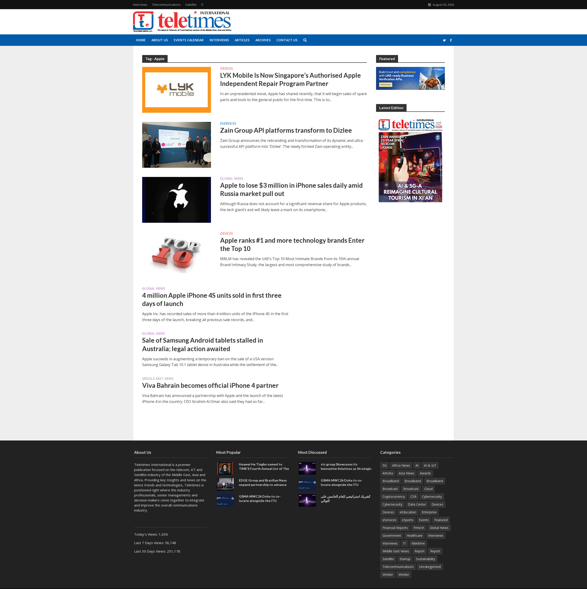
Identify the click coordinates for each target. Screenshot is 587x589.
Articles (242, 40)
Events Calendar (189, 40)
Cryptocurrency (393, 496)
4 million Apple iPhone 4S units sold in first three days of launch (212, 299)
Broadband (390, 481)
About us (160, 40)
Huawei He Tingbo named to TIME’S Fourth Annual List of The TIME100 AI (264, 468)
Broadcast (390, 489)
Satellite (191, 5)
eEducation (408, 512)
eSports (407, 520)
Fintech (418, 528)
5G (384, 465)
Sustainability (425, 559)
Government (391, 535)
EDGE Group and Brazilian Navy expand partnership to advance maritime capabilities (263, 484)
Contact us (287, 40)
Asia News (406, 473)
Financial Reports (395, 528)
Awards (425, 473)
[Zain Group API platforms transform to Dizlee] (176, 144)
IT (202, 5)
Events (424, 520)
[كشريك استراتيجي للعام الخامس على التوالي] (307, 500)
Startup (405, 559)
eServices (228, 124)
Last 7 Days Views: (149, 542)
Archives (263, 40)
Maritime (418, 543)
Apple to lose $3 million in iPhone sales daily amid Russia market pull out (291, 189)
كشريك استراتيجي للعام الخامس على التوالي (346, 498)
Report (420, 551)
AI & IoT (430, 465)
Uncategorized (430, 566)
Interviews (140, 5)
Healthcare (415, 535)
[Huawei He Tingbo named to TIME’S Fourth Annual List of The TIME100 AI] (225, 468)
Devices (226, 69)
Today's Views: (146, 534)
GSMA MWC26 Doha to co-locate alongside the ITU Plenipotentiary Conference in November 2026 (262, 502)
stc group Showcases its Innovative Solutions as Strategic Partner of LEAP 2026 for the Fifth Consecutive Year (346, 470)
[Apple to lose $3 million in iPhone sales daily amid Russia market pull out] (176, 199)
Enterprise (429, 512)
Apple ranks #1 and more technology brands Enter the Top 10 (292, 244)
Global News (231, 179)
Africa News (401, 465)
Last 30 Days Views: (150, 551)
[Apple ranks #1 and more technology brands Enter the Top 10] (176, 254)
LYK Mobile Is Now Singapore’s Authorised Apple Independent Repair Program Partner (290, 79)
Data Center (417, 504)
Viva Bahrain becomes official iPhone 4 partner (210, 385)
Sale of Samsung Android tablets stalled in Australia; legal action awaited (202, 344)
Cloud (428, 489)
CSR (413, 496)
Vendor (387, 574)
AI (416, 465)
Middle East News (158, 379)
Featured (441, 520)
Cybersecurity (432, 496)
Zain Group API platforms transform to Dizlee (286, 130)
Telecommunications (166, 5)
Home (141, 40)
